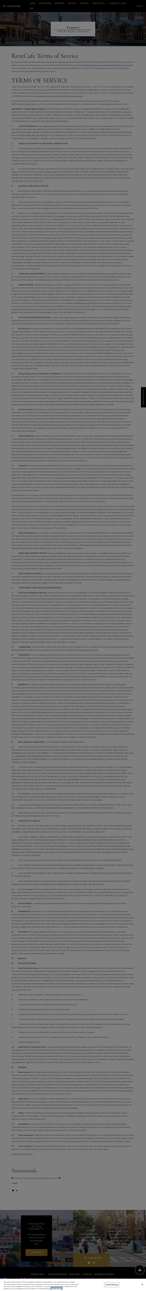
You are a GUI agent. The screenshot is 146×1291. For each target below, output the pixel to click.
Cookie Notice (56, 1289)
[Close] (142, 1284)
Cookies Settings (111, 1285)
